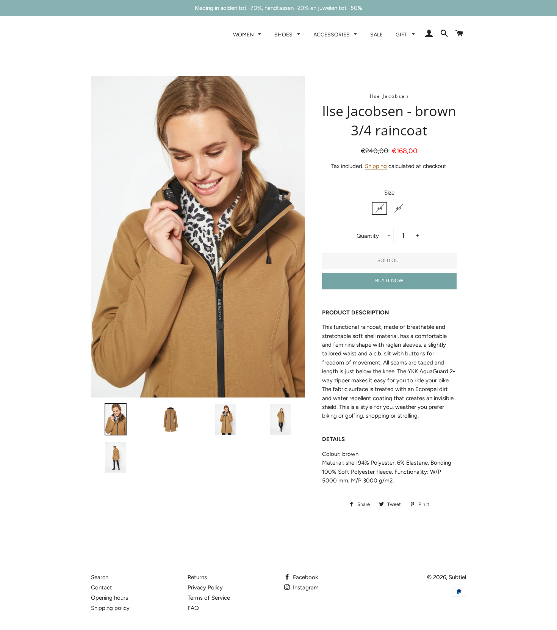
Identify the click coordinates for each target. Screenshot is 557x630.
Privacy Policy (205, 587)
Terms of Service (209, 597)
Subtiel (457, 577)
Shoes (284, 34)
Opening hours (109, 597)
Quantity (368, 236)
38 (379, 208)
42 (398, 208)
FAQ (193, 608)
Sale (376, 34)
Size (389, 192)
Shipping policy (110, 608)
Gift (402, 34)
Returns (197, 577)
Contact (101, 587)
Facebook (304, 577)
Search (99, 577)
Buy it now (389, 280)
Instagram (305, 587)
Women (244, 34)
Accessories (332, 34)
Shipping (376, 166)
